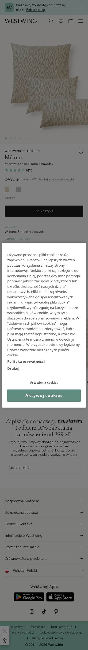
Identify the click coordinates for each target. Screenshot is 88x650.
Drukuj (13, 368)
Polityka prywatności (26, 361)
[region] (44, 324)
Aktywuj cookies (44, 395)
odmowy (56, 344)
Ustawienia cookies (44, 382)
